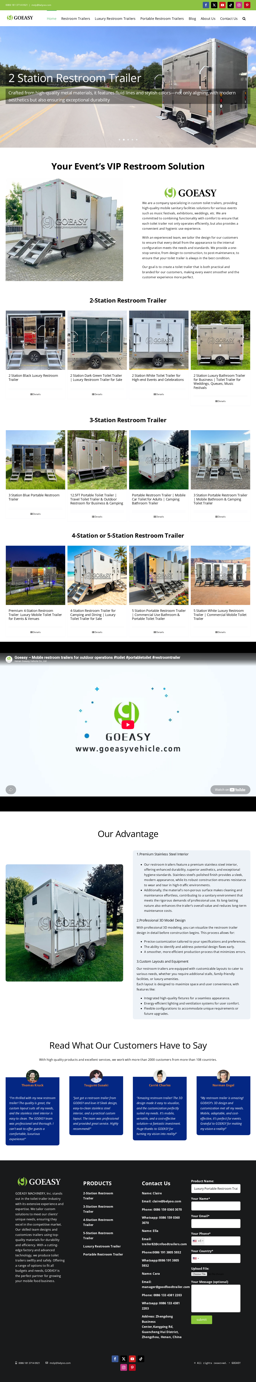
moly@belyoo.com (41, 5)
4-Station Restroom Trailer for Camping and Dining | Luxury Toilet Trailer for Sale (93, 614)
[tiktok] (141, 1358)
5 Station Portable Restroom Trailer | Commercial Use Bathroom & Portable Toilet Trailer (159, 614)
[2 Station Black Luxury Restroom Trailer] (35, 340)
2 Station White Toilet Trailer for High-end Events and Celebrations (158, 377)
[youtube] (132, 1358)
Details (37, 394)
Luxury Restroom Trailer (102, 1246)
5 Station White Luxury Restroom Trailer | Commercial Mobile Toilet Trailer (220, 614)
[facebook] (115, 1358)
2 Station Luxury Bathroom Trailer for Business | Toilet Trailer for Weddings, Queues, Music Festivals (219, 381)
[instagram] (123, 1367)
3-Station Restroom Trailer (128, 420)
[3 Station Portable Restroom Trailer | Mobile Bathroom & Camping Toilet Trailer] (220, 459)
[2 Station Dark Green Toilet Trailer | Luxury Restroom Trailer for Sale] (97, 340)
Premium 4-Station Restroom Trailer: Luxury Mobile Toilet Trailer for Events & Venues (35, 614)
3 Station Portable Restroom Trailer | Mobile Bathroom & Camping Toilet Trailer (220, 499)
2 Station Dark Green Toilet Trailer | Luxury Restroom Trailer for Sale (96, 377)
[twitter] (123, 1358)
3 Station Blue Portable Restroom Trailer (34, 497)
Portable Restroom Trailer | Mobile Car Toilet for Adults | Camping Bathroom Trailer (159, 499)
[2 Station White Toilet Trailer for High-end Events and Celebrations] (159, 340)
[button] (244, 18)
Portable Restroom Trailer (103, 1254)
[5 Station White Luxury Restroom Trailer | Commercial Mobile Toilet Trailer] (220, 575)
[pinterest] (132, 1367)
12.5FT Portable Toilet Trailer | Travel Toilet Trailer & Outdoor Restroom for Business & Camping (96, 499)
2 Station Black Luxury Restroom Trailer (33, 377)
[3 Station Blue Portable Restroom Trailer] (35, 459)
